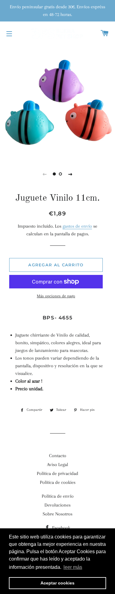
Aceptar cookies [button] (57, 582)
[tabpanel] (57, 102)
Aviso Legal (57, 464)
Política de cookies (57, 482)
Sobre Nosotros (57, 514)
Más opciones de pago (56, 296)
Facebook (60, 527)
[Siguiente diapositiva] (70, 174)
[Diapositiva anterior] (45, 174)
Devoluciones (57, 505)
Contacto (57, 455)
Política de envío (58, 496)
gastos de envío (77, 226)
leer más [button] (72, 567)
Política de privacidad (57, 473)
